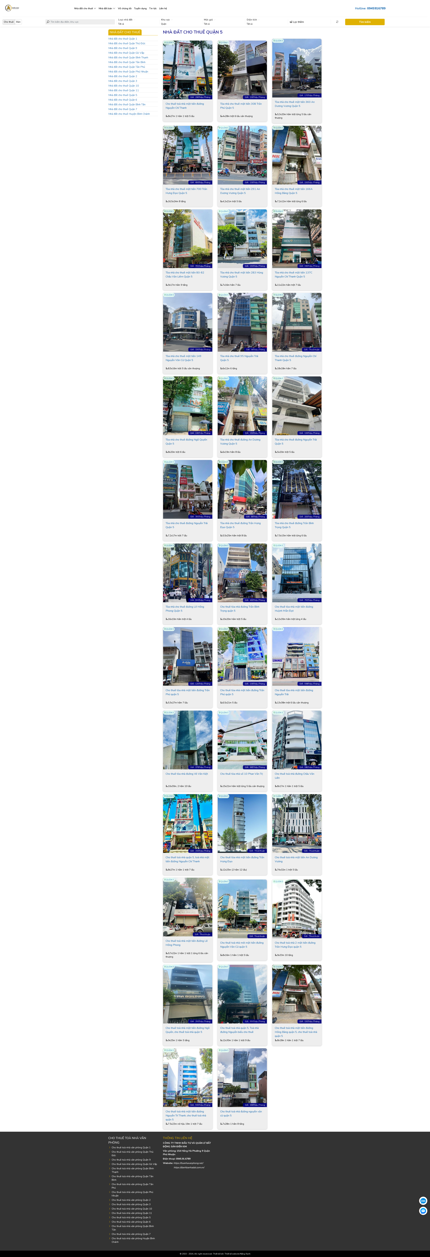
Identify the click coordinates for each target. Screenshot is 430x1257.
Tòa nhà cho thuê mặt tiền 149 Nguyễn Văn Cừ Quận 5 (183, 358)
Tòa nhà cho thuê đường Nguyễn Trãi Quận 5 (296, 442)
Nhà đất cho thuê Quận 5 (122, 95)
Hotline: (370, 8)
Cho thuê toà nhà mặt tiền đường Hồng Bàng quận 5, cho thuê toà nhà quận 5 (296, 1032)
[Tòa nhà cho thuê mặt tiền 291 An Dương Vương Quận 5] (242, 155)
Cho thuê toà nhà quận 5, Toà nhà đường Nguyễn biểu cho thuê (239, 1030)
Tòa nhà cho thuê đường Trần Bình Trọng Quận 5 (294, 525)
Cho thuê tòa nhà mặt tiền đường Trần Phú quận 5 (188, 692)
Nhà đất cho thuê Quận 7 (122, 109)
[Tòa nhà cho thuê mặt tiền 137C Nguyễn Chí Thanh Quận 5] (296, 238)
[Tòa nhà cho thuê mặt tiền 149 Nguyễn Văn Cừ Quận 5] (187, 322)
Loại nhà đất (125, 19)
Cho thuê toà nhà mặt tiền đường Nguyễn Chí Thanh (185, 106)
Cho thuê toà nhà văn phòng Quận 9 (131, 1159)
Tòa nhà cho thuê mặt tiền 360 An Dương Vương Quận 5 (295, 104)
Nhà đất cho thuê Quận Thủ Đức (126, 43)
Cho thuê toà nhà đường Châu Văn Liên (294, 776)
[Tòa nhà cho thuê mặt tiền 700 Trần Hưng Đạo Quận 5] (187, 155)
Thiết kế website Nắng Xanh (237, 1253)
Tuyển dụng (140, 8)
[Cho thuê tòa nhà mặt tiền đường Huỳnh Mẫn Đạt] (296, 573)
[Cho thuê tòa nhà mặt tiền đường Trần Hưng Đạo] (242, 823)
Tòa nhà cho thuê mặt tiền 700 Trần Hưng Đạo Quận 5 (186, 191)
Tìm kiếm (365, 22)
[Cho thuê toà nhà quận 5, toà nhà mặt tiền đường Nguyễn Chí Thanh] (187, 823)
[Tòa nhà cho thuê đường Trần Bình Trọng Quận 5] (296, 489)
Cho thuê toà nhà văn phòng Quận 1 (131, 1147)
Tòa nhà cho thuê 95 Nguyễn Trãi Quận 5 (239, 358)
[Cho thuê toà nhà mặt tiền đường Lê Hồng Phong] (187, 907)
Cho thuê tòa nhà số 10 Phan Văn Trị (241, 774)
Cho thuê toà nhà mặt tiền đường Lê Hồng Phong (187, 943)
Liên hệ (163, 8)
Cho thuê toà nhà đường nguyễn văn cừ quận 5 (241, 1113)
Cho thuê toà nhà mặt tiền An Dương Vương (296, 859)
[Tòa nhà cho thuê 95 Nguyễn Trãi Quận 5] (242, 322)
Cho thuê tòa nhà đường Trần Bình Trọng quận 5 (239, 609)
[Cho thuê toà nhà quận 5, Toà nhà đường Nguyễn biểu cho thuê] (242, 994)
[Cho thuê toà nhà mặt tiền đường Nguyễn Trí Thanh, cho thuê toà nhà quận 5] (187, 1077)
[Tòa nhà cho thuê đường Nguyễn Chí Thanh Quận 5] (296, 322)
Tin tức (153, 8)
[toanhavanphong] (12, 7)
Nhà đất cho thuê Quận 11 (123, 90)
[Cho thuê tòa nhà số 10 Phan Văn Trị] (242, 740)
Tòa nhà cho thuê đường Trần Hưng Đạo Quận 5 (240, 525)
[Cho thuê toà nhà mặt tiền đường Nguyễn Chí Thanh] (187, 69)
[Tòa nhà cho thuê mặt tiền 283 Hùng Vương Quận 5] (242, 238)
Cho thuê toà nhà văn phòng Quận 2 (131, 1200)
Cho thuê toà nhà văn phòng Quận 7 (131, 1234)
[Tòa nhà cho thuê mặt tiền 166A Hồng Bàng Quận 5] (296, 155)
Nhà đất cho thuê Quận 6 (122, 100)
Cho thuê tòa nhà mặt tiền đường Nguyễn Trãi (294, 692)
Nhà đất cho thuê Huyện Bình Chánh (129, 114)
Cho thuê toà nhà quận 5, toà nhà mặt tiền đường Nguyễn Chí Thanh (187, 859)
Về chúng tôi (125, 8)
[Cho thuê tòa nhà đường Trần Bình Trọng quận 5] (242, 573)
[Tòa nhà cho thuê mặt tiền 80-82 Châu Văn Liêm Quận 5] (187, 238)
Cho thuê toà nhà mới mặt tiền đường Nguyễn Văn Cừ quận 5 (242, 945)
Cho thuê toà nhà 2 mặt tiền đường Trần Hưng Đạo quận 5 (295, 945)
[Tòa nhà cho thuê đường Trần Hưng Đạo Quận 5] (242, 489)
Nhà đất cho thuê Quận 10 (123, 86)
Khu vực (165, 19)
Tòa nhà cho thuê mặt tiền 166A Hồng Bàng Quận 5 (294, 191)
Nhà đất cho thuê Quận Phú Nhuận (128, 71)
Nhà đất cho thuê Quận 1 (122, 39)
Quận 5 (170, 42)
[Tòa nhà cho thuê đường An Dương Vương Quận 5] (242, 405)
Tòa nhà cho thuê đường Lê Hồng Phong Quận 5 (185, 609)
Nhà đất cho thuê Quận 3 (122, 81)
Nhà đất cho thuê (83, 8)
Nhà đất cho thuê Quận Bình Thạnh (128, 57)
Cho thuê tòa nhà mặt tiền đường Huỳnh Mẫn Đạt (294, 609)
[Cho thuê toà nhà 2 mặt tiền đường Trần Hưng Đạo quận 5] (296, 908)
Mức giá (208, 19)
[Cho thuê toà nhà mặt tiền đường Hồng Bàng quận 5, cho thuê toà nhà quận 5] (296, 994)
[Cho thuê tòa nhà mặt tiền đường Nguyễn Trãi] (296, 656)
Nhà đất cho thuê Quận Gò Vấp (126, 53)
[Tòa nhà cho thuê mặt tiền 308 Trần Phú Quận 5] (242, 69)
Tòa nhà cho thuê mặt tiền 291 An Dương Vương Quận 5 (240, 191)
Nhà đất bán (105, 8)
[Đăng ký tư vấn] (423, 1211)
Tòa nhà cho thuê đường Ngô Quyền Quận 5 (186, 442)
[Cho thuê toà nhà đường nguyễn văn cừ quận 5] (242, 1077)
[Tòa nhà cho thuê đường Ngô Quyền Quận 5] (187, 405)
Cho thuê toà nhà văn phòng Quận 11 (132, 1213)
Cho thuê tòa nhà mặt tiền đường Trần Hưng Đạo (242, 859)
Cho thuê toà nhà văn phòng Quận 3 (131, 1204)
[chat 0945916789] (423, 1200)
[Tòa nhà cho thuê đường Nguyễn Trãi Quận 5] (296, 405)
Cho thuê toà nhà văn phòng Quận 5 (131, 1217)
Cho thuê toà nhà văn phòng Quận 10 (132, 1208)
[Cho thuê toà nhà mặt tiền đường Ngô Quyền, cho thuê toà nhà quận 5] (187, 994)
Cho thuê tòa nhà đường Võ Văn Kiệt (187, 774)
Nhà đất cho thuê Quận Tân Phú (126, 67)
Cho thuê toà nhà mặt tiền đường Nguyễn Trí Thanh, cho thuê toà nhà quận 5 (186, 1115)
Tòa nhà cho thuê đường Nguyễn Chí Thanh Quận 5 (295, 358)
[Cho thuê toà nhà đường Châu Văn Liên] (296, 740)
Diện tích (252, 19)
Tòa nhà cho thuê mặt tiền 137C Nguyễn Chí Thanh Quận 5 (293, 274)
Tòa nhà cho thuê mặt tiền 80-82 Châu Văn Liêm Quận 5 (185, 274)
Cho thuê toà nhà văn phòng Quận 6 (131, 1221)
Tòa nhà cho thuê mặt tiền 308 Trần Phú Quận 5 (241, 106)
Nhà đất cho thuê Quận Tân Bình (126, 62)
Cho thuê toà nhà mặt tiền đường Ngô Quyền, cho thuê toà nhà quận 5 (188, 1030)
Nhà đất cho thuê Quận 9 (122, 48)
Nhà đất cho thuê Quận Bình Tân (126, 104)
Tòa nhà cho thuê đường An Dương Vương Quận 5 (240, 442)
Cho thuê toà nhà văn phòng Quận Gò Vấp (134, 1164)
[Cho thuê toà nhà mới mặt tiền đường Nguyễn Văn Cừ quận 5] (242, 908)
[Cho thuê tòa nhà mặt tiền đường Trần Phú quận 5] (187, 656)
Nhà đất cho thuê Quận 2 (122, 76)
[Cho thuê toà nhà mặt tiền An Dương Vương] (296, 823)
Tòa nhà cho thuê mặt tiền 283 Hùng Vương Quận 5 (241, 274)
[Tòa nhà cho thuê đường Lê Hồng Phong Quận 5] (187, 573)
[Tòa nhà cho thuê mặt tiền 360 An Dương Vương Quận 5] (296, 68)
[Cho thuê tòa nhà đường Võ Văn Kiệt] (187, 740)
